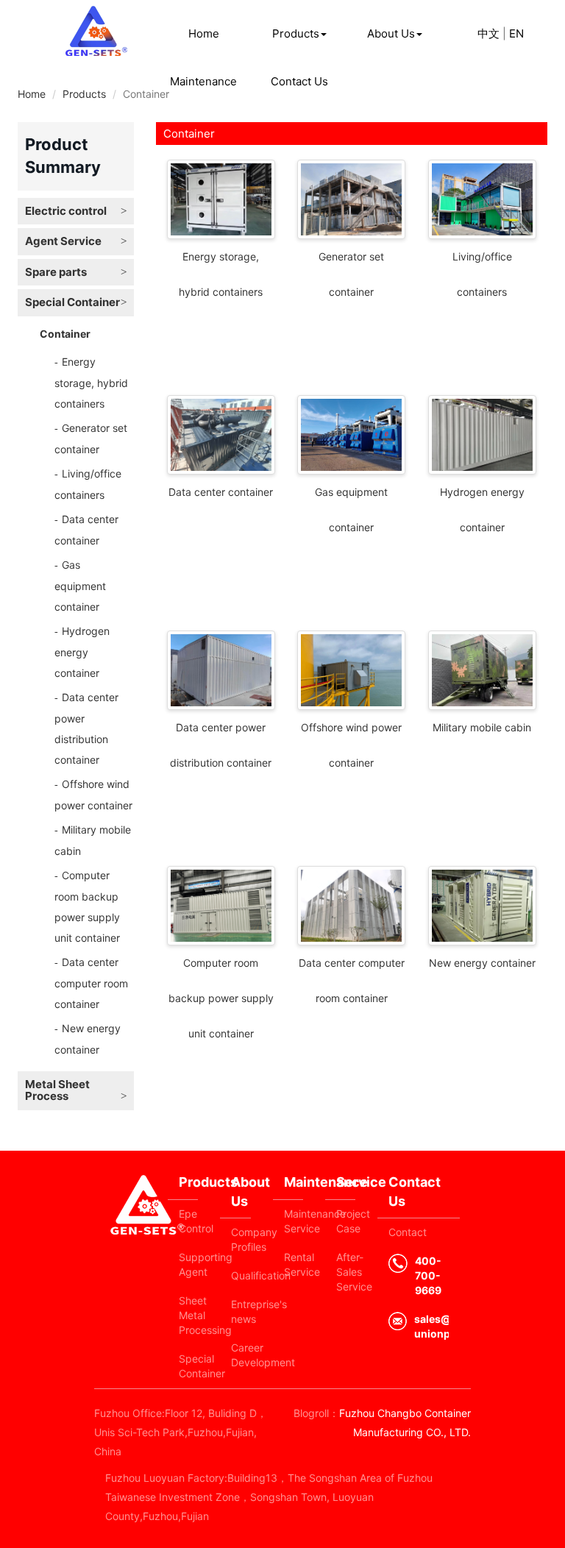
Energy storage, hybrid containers (91, 382)
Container (65, 333)
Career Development (240, 1354)
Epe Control (188, 1221)
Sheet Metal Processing (188, 1315)
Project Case (345, 1221)
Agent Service (63, 241)
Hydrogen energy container (82, 652)
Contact (407, 1232)
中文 (488, 33)
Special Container (72, 302)
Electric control (66, 211)
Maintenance (203, 81)
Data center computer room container (91, 983)
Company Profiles (240, 1239)
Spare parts (56, 272)
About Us (391, 33)
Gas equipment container (80, 585)
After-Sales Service (345, 1272)
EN (516, 33)
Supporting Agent (188, 1264)
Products (295, 33)
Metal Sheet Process (57, 1090)
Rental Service (293, 1264)
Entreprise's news (240, 1311)
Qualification (240, 1275)
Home (203, 33)
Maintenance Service (293, 1221)
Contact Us (299, 81)
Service (345, 1182)
